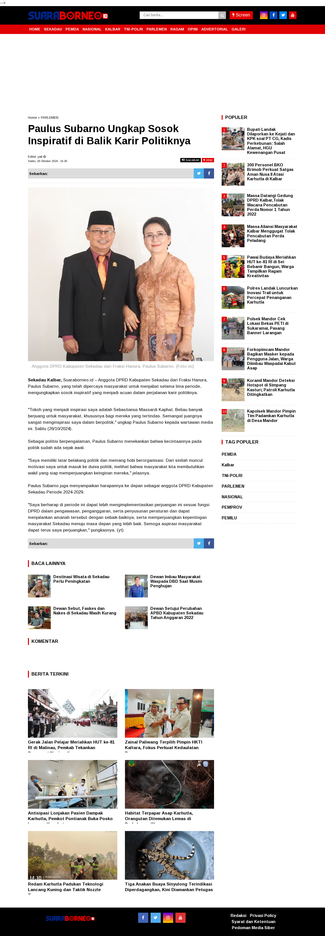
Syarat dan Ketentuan (253, 922)
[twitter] (283, 15)
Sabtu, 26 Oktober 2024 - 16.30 (47, 161)
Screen (242, 14)
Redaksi (238, 915)
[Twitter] (199, 173)
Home (32, 117)
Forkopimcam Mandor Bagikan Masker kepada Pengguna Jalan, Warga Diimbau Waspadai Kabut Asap (271, 358)
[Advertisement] (162, 74)
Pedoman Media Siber (253, 928)
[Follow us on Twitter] (156, 918)
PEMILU (229, 518)
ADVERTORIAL (214, 29)
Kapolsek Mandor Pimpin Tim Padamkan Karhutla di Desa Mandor (271, 415)
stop (209, 160)
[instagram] (264, 15)
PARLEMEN (157, 29)
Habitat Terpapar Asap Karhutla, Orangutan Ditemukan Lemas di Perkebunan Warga (159, 819)
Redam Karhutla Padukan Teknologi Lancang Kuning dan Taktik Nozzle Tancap (65, 890)
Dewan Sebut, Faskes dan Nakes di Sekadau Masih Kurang (84, 610)
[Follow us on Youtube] (180, 918)
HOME (34, 29)
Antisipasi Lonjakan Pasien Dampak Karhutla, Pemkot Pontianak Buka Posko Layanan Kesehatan (70, 819)
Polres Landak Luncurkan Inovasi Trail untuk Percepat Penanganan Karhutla (272, 295)
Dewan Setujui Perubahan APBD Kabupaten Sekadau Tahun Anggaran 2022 (176, 613)
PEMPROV (232, 507)
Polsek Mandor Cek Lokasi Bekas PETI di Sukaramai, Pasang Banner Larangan (267, 326)
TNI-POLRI (133, 29)
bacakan (192, 160)
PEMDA (72, 29)
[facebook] (273, 15)
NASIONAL (92, 29)
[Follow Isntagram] (168, 918)
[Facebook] (209, 173)
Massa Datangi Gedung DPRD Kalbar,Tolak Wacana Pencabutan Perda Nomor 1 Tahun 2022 (270, 204)
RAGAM (177, 29)
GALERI (239, 29)
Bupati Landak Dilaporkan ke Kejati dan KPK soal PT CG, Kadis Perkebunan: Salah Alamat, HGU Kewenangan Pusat (271, 141)
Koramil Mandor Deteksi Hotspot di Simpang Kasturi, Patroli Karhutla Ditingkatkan (271, 387)
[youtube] (293, 15)
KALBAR (112, 29)
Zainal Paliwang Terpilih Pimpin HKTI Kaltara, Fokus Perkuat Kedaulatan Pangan (163, 748)
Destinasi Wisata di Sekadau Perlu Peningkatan (81, 579)
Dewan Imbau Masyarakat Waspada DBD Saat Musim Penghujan (176, 581)
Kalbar (228, 465)
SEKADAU (53, 29)
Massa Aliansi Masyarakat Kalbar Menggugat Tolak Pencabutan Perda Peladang (272, 233)
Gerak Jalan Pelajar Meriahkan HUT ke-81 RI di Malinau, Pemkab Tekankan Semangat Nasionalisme (71, 748)
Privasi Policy (263, 915)
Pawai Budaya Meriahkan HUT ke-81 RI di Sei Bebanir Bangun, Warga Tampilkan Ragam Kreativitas (271, 266)
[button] (292, 27)
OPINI (193, 29)
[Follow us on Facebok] (143, 918)
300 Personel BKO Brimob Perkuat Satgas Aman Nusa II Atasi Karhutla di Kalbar (270, 172)
